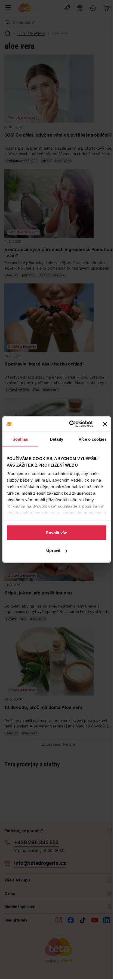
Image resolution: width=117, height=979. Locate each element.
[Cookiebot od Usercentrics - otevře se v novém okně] (70, 424)
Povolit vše (56, 532)
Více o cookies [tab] (92, 439)
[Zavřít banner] (105, 424)
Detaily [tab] (56, 439)
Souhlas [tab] (20, 439)
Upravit (53, 550)
